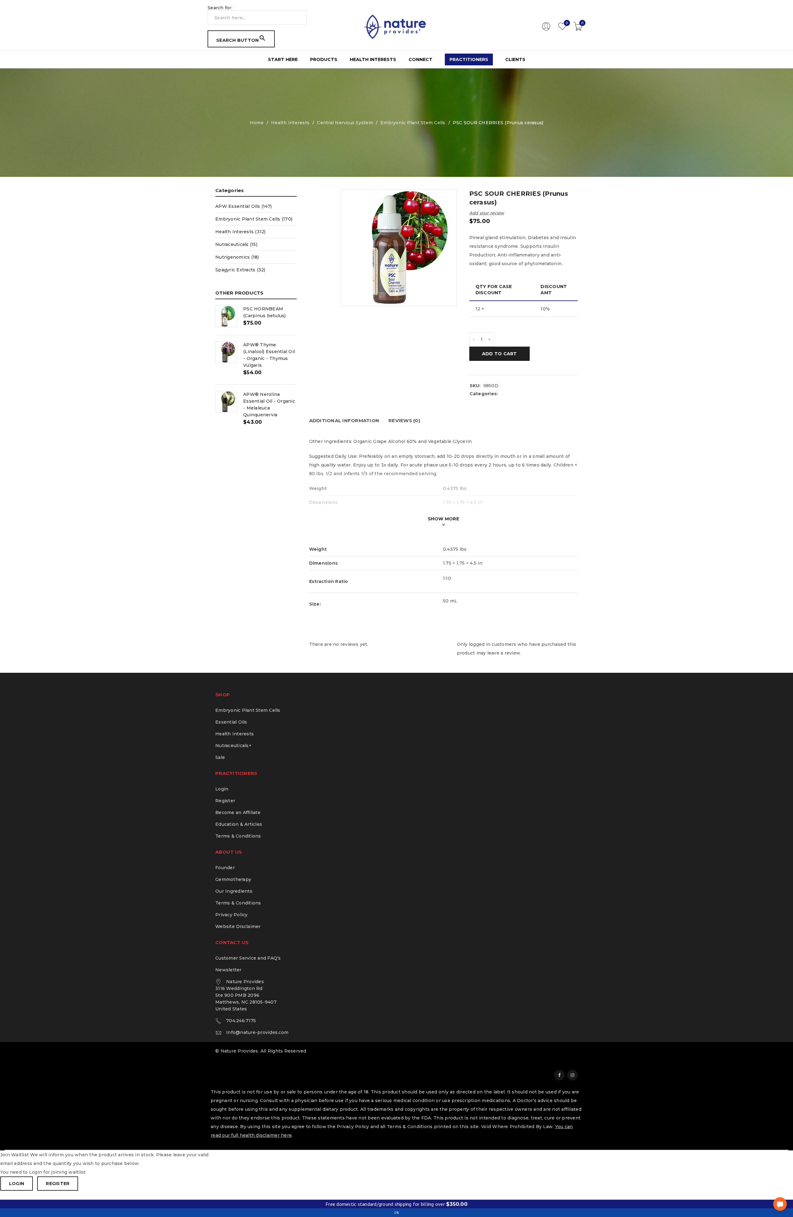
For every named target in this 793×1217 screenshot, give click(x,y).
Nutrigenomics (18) (237, 257)
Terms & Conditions (238, 836)
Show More (443, 519)
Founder (225, 867)
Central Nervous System (345, 122)
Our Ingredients (233, 891)
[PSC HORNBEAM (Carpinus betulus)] (226, 316)
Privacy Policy (231, 914)
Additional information (344, 420)
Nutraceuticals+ (233, 745)
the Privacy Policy (348, 1126)
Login (221, 789)
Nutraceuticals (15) (236, 244)
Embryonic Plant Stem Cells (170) (253, 219)
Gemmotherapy (233, 879)
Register (225, 800)
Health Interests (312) (240, 231)
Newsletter (228, 970)
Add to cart (499, 354)
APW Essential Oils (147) (243, 206)
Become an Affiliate (238, 812)
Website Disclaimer (238, 926)
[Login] (546, 29)
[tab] (344, 421)
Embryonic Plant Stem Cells (412, 122)
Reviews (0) (404, 420)
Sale (220, 757)
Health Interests (290, 122)
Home (257, 122)
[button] (780, 1204)
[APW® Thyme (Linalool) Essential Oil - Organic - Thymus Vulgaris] (226, 352)
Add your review (486, 212)
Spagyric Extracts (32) (240, 270)
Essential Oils (231, 722)
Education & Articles (238, 824)
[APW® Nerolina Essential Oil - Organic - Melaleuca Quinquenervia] (226, 402)
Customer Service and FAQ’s (248, 958)
